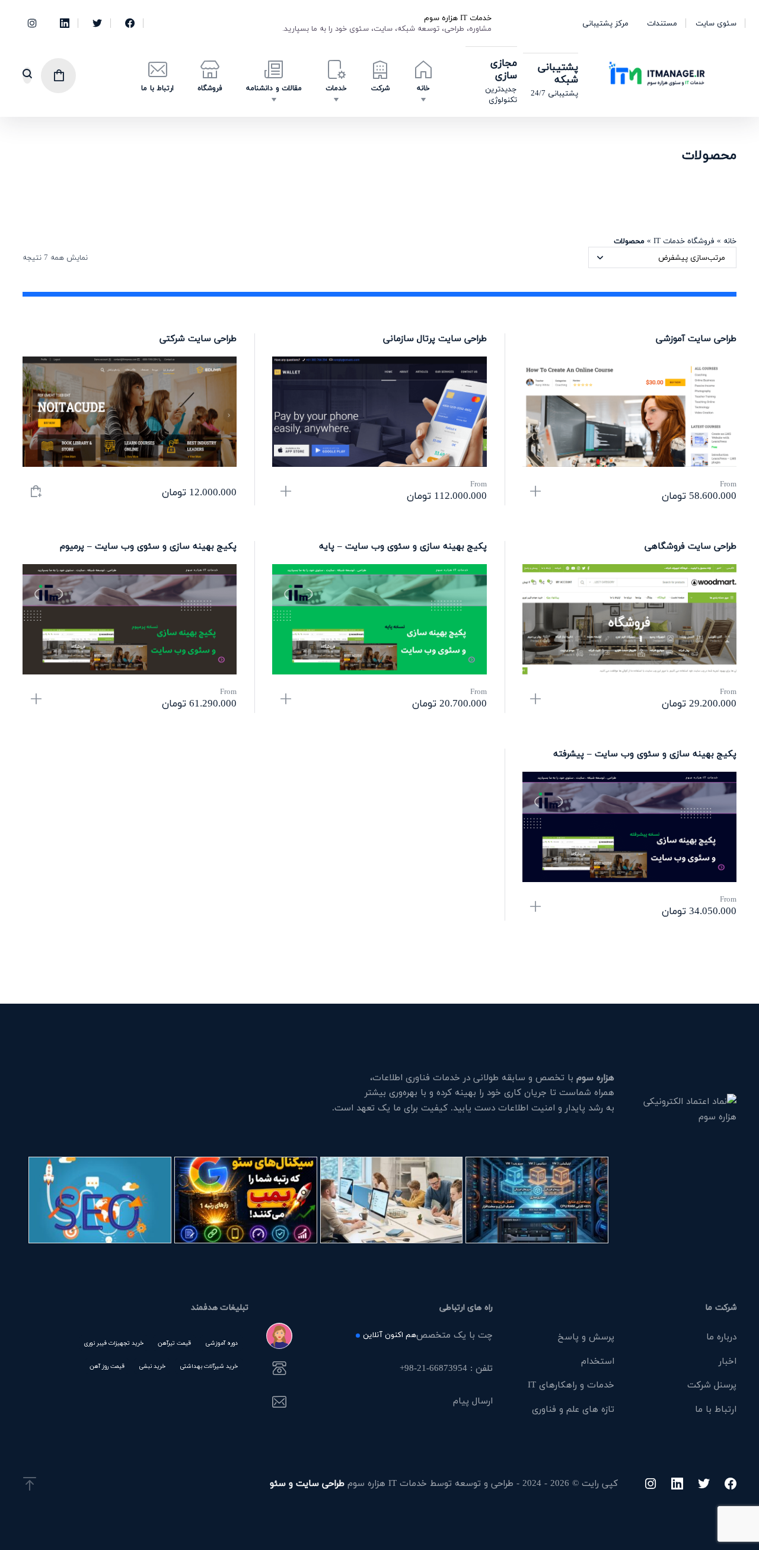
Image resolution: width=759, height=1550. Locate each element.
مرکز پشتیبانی (605, 23)
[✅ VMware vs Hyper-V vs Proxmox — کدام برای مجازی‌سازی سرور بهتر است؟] (537, 1199)
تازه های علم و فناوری (573, 1409)
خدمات (336, 88)
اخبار (727, 1360)
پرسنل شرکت (711, 1384)
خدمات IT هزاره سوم (458, 17)
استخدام (597, 1360)
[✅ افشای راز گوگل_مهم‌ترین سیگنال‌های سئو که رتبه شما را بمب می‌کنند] (246, 1199)
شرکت (380, 88)
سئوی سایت (716, 23)
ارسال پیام (472, 1401)
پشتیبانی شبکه (558, 73)
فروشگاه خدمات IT (684, 240)
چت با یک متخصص (427, 1335)
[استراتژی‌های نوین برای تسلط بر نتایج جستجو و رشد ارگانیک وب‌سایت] (100, 1199)
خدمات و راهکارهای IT (571, 1384)
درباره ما (721, 1336)
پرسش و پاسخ (586, 1336)
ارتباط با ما (157, 88)
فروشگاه (209, 88)
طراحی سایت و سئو (307, 1483)
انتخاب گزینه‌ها (535, 492)
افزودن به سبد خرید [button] (36, 492)
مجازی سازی (503, 69)
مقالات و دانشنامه (274, 88)
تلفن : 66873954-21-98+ (446, 1369)
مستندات (662, 23)
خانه (423, 88)
